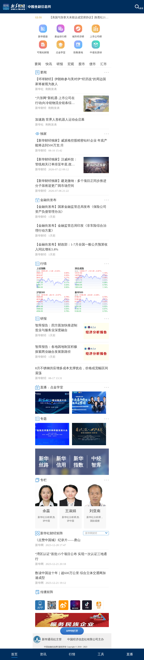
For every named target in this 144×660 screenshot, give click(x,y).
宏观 (71, 64)
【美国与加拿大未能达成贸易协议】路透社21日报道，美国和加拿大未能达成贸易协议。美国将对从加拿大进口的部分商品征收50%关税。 (78, 17)
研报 (60, 64)
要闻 (38, 64)
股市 (81, 64)
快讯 (49, 64)
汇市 (103, 64)
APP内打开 (72, 630)
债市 (92, 64)
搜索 (141, 8)
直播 (129, 654)
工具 (101, 654)
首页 (14, 654)
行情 (72, 654)
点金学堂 (56, 387)
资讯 (43, 654)
